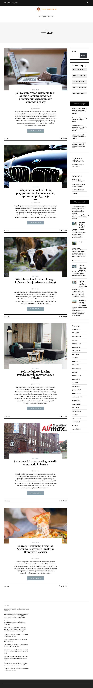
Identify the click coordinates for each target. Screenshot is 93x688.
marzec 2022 (76, 422)
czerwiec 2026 (76, 336)
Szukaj (74, 51)
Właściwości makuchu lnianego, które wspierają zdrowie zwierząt (35, 281)
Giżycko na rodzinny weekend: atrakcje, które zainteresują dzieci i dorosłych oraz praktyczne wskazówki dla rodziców (80, 87)
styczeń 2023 (76, 386)
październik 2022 (77, 397)
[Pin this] (66, 138)
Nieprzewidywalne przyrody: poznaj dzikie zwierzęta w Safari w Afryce (79, 128)
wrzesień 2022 (76, 400)
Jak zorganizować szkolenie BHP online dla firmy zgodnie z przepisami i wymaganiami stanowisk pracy (35, 97)
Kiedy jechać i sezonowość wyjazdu (78, 180)
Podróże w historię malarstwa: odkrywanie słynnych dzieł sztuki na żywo (79, 305)
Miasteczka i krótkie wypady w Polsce (78, 185)
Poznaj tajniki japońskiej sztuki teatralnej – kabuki (79, 119)
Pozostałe (35, 89)
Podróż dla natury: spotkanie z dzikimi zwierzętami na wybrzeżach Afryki (15, 664)
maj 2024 (75, 358)
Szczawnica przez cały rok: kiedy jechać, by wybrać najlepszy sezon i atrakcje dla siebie (16, 651)
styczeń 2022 (76, 429)
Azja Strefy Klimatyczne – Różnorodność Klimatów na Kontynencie (16, 645)
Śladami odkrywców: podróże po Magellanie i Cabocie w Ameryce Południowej (79, 285)
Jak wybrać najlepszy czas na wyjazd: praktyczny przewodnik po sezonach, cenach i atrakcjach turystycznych (15, 629)
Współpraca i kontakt (11, 2)
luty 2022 (75, 425)
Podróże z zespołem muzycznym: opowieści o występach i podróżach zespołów (15, 622)
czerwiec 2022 (76, 411)
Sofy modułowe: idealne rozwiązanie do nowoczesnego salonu (35, 374)
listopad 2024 (76, 351)
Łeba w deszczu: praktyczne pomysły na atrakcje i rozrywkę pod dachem (80, 69)
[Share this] (59, 138)
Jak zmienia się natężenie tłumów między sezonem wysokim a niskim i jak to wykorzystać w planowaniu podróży (16, 615)
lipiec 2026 (75, 333)
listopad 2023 (76, 361)
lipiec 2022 (75, 407)
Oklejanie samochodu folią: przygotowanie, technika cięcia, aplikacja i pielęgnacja (35, 193)
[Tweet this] (61, 138)
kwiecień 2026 (76, 343)
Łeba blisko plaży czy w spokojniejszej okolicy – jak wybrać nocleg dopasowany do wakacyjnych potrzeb (80, 93)
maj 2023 (75, 372)
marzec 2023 (76, 379)
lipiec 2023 (75, 365)
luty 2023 (75, 383)
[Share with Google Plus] (64, 138)
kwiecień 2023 (76, 375)
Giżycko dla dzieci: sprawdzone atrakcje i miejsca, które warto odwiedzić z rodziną (80, 75)
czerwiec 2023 (76, 368)
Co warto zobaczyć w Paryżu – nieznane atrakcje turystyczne (16, 635)
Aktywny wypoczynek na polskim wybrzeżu (83, 267)
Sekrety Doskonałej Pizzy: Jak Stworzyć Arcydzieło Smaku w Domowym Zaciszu (35, 549)
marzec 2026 (76, 347)
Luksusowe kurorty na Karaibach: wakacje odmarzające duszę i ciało (79, 145)
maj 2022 (75, 415)
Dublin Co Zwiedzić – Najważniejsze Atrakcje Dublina (79, 136)
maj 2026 (75, 340)
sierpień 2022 (76, 404)
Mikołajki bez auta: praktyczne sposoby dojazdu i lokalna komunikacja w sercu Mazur (16, 658)
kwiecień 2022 (76, 418)
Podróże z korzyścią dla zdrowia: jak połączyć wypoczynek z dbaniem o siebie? (79, 111)
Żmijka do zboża (77, 261)
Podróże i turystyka (78, 190)
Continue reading (35, 130)
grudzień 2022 (76, 390)
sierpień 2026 (76, 329)
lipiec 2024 (75, 354)
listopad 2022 (76, 393)
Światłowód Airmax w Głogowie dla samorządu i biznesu (35, 463)
